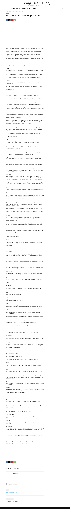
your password (8, 488)
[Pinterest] (12, 20)
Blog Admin (8, 17)
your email (7, 497)
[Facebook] (7, 20)
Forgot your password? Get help (11, 492)
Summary (24, 8)
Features (18, 8)
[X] (9, 20)
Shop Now (12, 8)
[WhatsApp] (14, 20)
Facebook (29, 8)
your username (8, 487)
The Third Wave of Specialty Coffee (12, 468)
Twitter (34, 8)
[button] (63, 8)
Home (8, 8)
